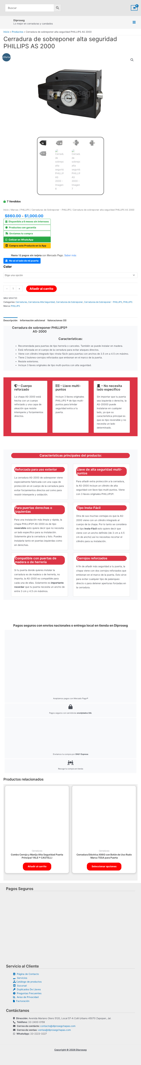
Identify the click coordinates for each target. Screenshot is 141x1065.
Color (7, 266)
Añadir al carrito (41, 288)
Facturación (22, 1001)
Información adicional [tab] (32, 320)
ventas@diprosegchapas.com (54, 1030)
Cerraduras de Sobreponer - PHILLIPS (51, 210)
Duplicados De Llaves (28, 989)
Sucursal (21, 985)
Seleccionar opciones (104, 866)
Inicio (6, 210)
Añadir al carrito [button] (37, 866)
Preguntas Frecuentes (28, 993)
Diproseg (19, 20)
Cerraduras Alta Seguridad (41, 302)
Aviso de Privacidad (27, 997)
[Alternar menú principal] (134, 22)
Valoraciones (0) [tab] (57, 320)
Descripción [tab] (10, 320)
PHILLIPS (25, 210)
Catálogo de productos (29, 981)
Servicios (21, 978)
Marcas (14, 210)
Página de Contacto (27, 974)
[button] (132, 60)
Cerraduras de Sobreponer (69, 302)
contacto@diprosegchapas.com (57, 1026)
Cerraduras (21, 302)
